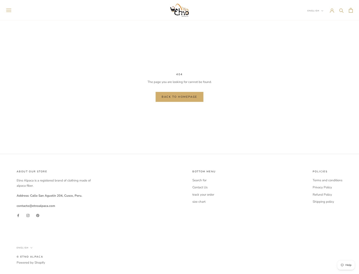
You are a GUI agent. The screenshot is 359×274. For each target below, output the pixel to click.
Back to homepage (179, 97)
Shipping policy (323, 202)
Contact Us (200, 187)
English (313, 10)
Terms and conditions (327, 180)
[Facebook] (18, 215)
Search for (199, 180)
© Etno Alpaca (30, 256)
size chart (198, 202)
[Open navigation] (8, 10)
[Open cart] (351, 10)
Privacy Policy (322, 187)
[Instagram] (28, 215)
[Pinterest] (37, 215)
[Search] (341, 10)
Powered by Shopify (31, 262)
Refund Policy (322, 195)
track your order (203, 195)
